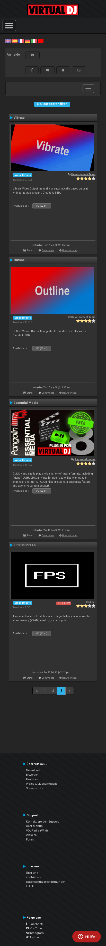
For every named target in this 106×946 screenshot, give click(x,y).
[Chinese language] (40, 41)
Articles (31, 835)
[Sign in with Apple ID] (63, 70)
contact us (33, 877)
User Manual (34, 826)
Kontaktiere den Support (42, 821)
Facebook (35, 924)
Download (33, 770)
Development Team (83, 174)
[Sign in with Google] (79, 70)
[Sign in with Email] (32, 55)
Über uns (32, 873)
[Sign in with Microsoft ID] (47, 70)
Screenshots (34, 788)
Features (32, 779)
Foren (30, 839)
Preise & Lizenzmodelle (41, 783)
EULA (30, 886)
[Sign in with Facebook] (32, 70)
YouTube (35, 928)
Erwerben (32, 774)
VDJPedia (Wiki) (37, 830)
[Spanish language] (14, 41)
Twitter (34, 937)
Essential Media (26, 403)
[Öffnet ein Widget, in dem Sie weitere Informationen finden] (86, 937)
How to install (69, 250)
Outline (19, 260)
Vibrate (19, 118)
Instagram (36, 933)
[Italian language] (34, 41)
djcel (92, 602)
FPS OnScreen (25, 545)
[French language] (21, 41)
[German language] (27, 41)
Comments (48, 250)
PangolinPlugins (85, 459)
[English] (8, 41)
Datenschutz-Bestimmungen (46, 882)
